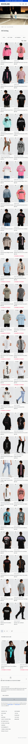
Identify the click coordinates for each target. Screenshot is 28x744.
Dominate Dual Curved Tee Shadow (7, 304)
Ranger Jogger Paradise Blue (7, 480)
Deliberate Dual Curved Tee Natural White (7, 381)
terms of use (17, 704)
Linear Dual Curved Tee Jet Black (21, 480)
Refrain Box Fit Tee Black (6, 622)
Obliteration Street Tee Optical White (7, 599)
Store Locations (5, 723)
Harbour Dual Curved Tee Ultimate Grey (21, 355)
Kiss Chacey (17, 405)
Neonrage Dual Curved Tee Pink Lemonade (21, 62)
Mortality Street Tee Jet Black (7, 551)
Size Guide (3, 713)
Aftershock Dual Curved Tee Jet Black (7, 110)
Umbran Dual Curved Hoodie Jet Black (7, 456)
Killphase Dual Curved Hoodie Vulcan (7, 86)
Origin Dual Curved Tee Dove (20, 278)
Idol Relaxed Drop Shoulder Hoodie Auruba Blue (7, 133)
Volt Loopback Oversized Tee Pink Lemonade (21, 205)
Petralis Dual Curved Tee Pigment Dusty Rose (21, 504)
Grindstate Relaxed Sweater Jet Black (7, 228)
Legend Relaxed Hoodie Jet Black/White (21, 133)
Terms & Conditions (6, 729)
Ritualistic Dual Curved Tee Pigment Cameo (7, 527)
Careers (3, 725)
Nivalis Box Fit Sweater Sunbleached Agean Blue (7, 205)
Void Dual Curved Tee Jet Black (7, 575)
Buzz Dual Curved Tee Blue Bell (7, 278)
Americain (3, 60)
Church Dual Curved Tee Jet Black (8, 666)
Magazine (17, 719)
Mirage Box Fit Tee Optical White (21, 381)
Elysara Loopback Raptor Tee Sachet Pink (21, 181)
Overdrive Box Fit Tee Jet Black (20, 228)
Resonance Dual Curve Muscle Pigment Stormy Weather (21, 527)
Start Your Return (5, 719)
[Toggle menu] (25, 4)
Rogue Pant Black (17, 456)
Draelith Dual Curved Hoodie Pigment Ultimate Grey (21, 157)
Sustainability (4, 727)
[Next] (26, 679)
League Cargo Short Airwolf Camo (7, 157)
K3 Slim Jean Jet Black (19, 622)
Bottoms (10, 37)
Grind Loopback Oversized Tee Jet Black (21, 110)
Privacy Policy (4, 731)
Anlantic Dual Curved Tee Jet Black (21, 252)
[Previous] (1, 679)
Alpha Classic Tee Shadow (6, 329)
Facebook (17, 715)
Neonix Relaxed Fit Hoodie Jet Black (7, 432)
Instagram (17, 711)
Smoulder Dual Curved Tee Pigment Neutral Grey (21, 599)
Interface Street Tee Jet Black (20, 551)
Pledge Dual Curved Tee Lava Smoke (21, 304)
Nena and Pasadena (5, 156)
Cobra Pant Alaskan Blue (19, 407)
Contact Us (4, 711)
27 (12, 631)
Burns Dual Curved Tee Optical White (7, 355)
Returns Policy (5, 721)
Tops (4, 37)
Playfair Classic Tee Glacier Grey (7, 407)
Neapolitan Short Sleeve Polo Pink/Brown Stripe (21, 86)
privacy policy (10, 704)
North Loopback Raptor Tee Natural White (7, 181)
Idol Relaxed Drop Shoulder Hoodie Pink (7, 62)
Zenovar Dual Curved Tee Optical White (7, 504)
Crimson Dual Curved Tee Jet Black (21, 432)
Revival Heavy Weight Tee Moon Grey (7, 252)
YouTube (17, 717)
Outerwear (18, 37)
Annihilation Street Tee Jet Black (21, 575)
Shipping (3, 717)
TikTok (16, 713)
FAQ (2, 715)
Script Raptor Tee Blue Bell (19, 329)
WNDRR (2, 251)
